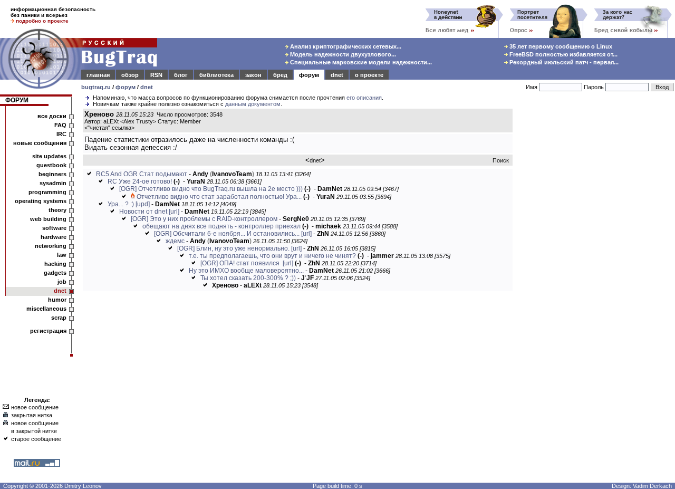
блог (181, 75)
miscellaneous (46, 308)
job (61, 282)
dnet (337, 75)
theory (57, 210)
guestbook (51, 165)
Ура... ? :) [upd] (129, 204)
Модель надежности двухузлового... (342, 54)
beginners (52, 174)
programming (47, 192)
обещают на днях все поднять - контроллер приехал (221, 226)
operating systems (40, 201)
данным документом (253, 104)
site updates (49, 156)
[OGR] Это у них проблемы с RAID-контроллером (204, 219)
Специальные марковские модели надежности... (360, 62)
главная (98, 75)
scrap (58, 317)
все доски (51, 116)
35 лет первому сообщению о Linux (560, 46)
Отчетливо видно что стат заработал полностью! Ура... (219, 196)
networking (50, 246)
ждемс (175, 241)
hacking (55, 264)
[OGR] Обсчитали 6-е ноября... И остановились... (227, 233)
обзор (130, 75)
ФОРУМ (16, 100)
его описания (364, 97)
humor (57, 299)
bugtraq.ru (96, 87)
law (61, 255)
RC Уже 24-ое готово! (140, 181)
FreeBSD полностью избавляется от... (563, 54)
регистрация (48, 331)
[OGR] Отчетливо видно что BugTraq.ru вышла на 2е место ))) (211, 189)
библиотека (216, 75)
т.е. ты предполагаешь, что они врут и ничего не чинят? (272, 256)
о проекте (369, 75)
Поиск (501, 160)
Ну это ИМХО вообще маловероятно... (246, 270)
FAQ (60, 125)
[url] (174, 211)
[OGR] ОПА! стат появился (240, 263)
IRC (61, 134)
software (54, 228)
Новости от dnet (143, 211)
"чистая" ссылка (109, 127)
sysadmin (53, 183)
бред (280, 75)
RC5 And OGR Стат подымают (141, 174)
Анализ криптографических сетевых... (344, 46)
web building (48, 219)
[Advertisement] (596, 268)
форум (309, 75)
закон (253, 75)
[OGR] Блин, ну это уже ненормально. (233, 248)
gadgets (55, 273)
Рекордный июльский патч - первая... (563, 62)
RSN (156, 75)
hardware (53, 237)
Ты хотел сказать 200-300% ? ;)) (248, 278)
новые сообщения (39, 143)
